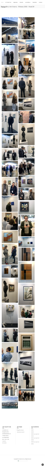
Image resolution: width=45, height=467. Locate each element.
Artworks (21, 2)
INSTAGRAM (4, 442)
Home (2, 2)
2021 (32, 430)
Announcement (20, 432)
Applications (20, 430)
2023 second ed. (35, 438)
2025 (32, 444)
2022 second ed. (35, 434)
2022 (32, 432)
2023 (32, 436)
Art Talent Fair (8, 2)
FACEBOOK (4, 441)
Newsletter (35, 2)
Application (15, 2)
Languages (3, 7)
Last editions (27, 2)
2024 (32, 440)
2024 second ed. (35, 442)
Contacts (40, 2)
